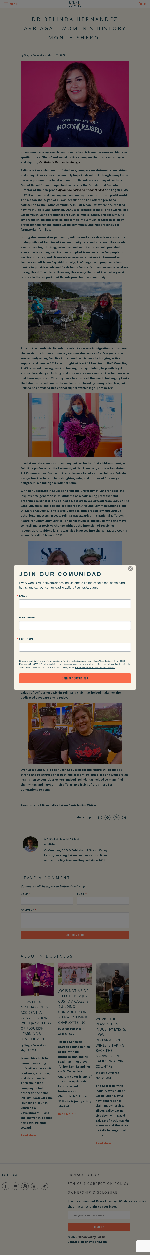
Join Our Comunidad (75, 678)
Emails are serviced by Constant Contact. (95, 667)
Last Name (26, 639)
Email (23, 596)
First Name (27, 617)
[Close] (130, 568)
